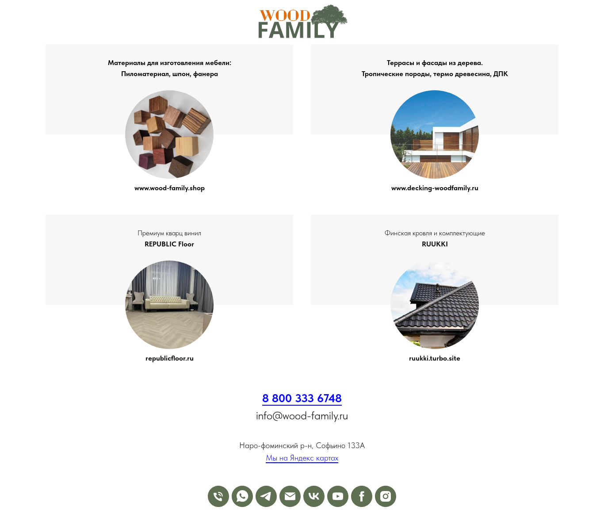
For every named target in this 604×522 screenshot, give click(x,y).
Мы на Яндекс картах (302, 457)
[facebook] (361, 496)
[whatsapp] (242, 496)
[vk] (314, 496)
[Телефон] (218, 496)
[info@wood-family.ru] (290, 496)
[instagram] (385, 496)
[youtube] (337, 496)
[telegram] (266, 496)
